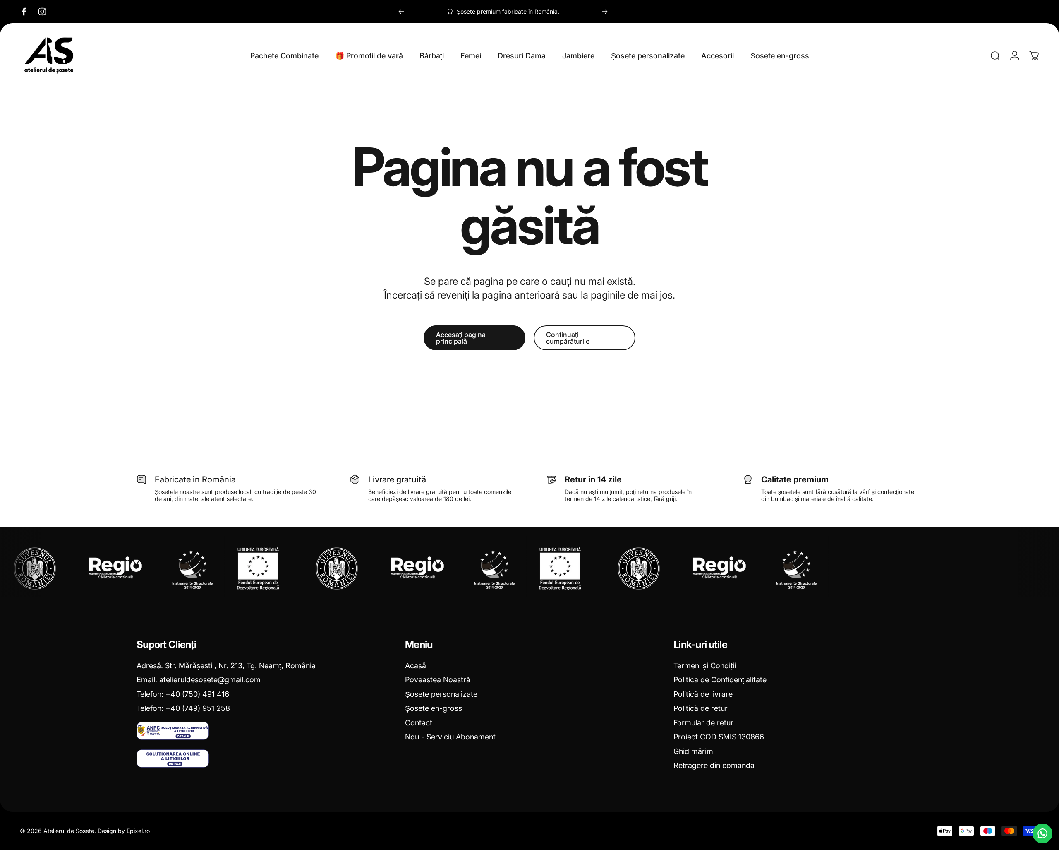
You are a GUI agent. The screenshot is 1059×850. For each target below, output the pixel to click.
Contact (418, 722)
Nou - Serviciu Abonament (450, 736)
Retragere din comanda (714, 765)
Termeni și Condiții (704, 665)
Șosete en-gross (433, 708)
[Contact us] (1042, 833)
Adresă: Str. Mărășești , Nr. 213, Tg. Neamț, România (226, 665)
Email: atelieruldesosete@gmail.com (199, 679)
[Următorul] (605, 11)
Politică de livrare (703, 694)
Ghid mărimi (694, 751)
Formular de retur (703, 722)
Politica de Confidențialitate (720, 679)
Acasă (415, 665)
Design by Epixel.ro (124, 830)
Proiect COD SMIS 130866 (718, 736)
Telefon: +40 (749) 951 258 (183, 708)
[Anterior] (401, 11)
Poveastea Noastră (437, 679)
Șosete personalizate (441, 694)
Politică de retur (700, 708)
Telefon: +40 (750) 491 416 (183, 694)
